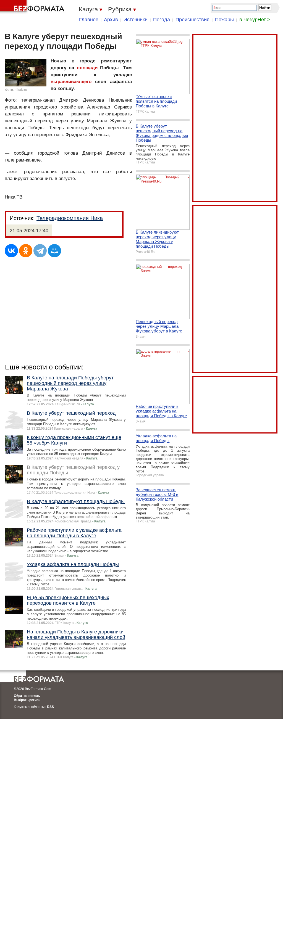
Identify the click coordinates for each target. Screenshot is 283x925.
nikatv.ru (21, 90)
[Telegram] (40, 250)
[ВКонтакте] (11, 250)
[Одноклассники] (25, 250)
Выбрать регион (27, 700)
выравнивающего (71, 81)
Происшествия (192, 19)
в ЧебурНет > (254, 19)
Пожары (224, 19)
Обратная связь (27, 696)
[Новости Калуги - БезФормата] (33, 7)
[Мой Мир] (54, 250)
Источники (136, 19)
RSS (50, 707)
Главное (88, 19)
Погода (161, 19)
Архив (111, 19)
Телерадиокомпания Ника (69, 218)
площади (87, 67)
